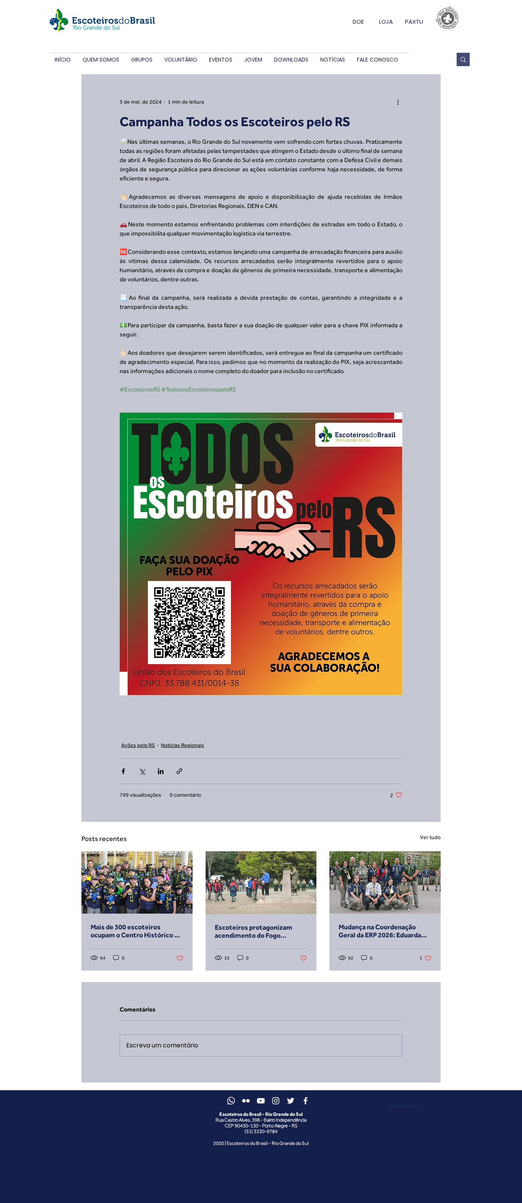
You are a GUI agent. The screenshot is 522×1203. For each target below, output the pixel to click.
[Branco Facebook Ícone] (305, 1101)
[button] (100, 60)
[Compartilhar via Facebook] (123, 771)
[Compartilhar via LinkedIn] (160, 771)
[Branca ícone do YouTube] (261, 1101)
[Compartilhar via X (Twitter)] (142, 771)
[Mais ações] (397, 101)
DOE (358, 22)
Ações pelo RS (138, 745)
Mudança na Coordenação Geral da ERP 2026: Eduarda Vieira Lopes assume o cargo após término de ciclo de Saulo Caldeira (385, 931)
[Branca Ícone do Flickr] (246, 1101)
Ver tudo (430, 837)
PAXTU (414, 22)
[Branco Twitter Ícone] (290, 1101)
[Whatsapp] (231, 1101)
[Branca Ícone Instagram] (275, 1101)
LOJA (386, 22)
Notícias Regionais (182, 745)
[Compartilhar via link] (179, 771)
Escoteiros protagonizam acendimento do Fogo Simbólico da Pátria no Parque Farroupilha (260, 931)
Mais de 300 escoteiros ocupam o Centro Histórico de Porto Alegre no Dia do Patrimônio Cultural (136, 931)
